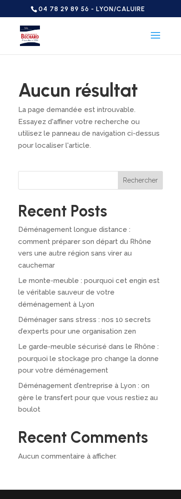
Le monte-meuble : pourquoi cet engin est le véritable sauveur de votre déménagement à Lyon (89, 292)
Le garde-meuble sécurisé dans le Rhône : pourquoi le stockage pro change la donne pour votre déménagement (88, 358)
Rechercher (140, 180)
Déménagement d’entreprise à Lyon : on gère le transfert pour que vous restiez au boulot (88, 397)
